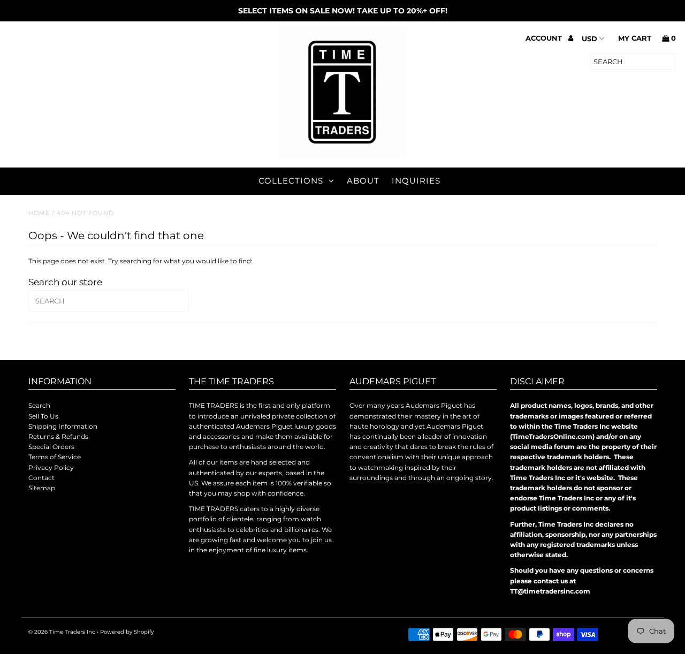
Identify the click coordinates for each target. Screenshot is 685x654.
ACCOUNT (545, 38)
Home (39, 213)
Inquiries (416, 181)
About (363, 181)
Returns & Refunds (58, 436)
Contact (41, 478)
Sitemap (41, 488)
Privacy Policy (51, 467)
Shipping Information (62, 426)
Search (39, 405)
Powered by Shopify (127, 631)
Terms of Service (54, 457)
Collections (290, 181)
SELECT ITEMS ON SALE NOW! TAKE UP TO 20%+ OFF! (342, 11)
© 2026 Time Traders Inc (61, 631)
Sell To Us (43, 416)
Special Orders (51, 447)
